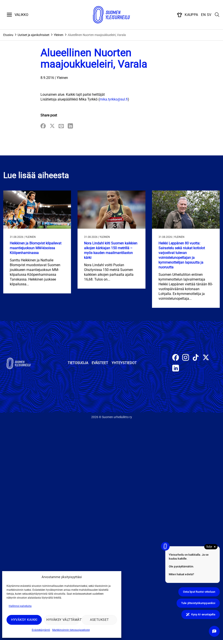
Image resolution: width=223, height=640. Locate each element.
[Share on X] (52, 126)
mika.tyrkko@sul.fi (114, 99)
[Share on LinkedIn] (70, 126)
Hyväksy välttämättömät (62, 620)
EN (203, 15)
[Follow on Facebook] (175, 358)
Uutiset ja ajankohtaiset (33, 35)
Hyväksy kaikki (24, 620)
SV (209, 15)
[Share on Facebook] (43, 126)
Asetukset (99, 620)
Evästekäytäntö (41, 629)
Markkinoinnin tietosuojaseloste (71, 629)
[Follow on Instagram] (185, 358)
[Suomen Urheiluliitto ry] (111, 15)
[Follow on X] (206, 358)
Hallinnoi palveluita (20, 606)
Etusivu (8, 35)
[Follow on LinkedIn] (175, 369)
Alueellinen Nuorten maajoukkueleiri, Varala (97, 35)
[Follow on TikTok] (195, 358)
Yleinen (58, 35)
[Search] (217, 15)
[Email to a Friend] (61, 126)
